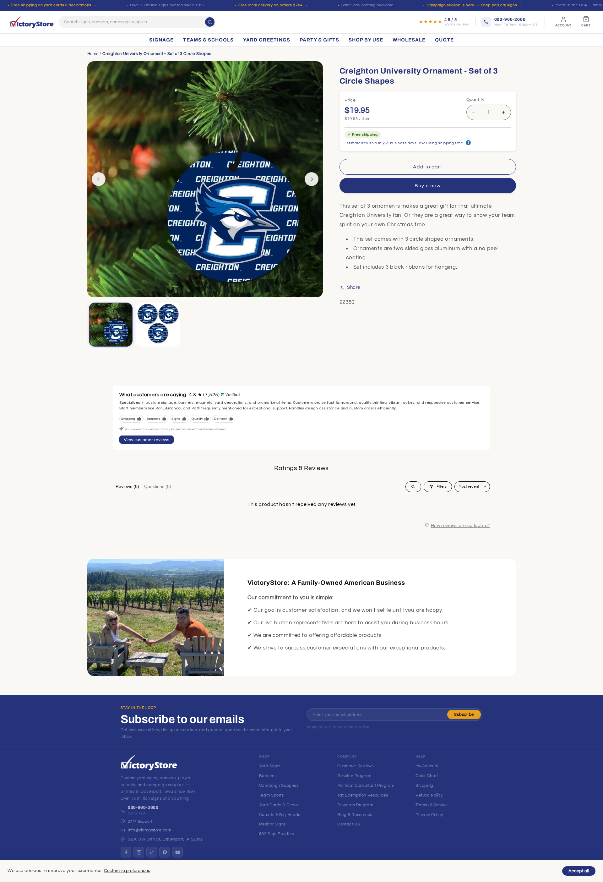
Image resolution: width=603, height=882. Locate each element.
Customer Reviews (355, 766)
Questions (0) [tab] (157, 486)
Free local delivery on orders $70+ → (273, 5)
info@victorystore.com (149, 830)
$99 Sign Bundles (276, 834)
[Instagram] (138, 852)
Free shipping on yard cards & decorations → (53, 5)
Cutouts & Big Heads (279, 815)
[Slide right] (311, 179)
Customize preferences (127, 870)
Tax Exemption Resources (362, 795)
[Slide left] (99, 179)
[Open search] (413, 486)
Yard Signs (269, 766)
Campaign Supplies (279, 785)
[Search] (210, 22)
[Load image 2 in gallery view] (158, 325)
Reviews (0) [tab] (127, 486)
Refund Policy (429, 795)
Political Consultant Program (365, 785)
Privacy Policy (429, 815)
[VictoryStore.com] (32, 22)
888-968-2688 (143, 807)
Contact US (348, 824)
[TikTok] (151, 852)
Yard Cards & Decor (278, 805)
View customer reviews (146, 439)
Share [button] (353, 287)
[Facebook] (126, 852)
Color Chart (427, 776)
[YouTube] (177, 852)
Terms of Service (432, 805)
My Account (427, 766)
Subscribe (464, 714)
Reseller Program (354, 776)
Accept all (578, 871)
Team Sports (271, 795)
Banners (267, 776)
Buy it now (428, 185)
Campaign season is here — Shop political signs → (474, 5)
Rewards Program (355, 805)
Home (93, 54)
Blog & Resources (354, 815)
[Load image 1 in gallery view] (111, 325)
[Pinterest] (164, 852)
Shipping (424, 785)
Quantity (475, 99)
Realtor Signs (272, 824)
